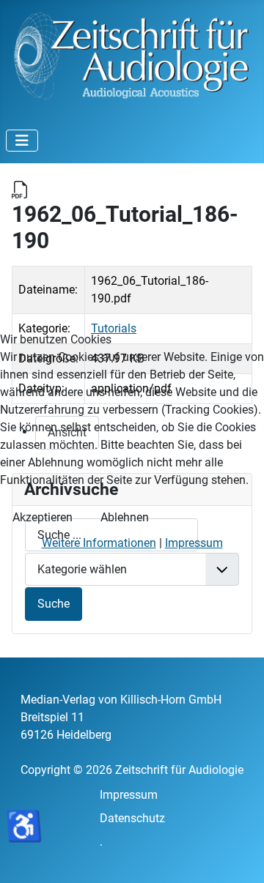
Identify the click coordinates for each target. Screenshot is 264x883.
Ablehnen (124, 517)
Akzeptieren (42, 517)
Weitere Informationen (99, 543)
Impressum (194, 543)
